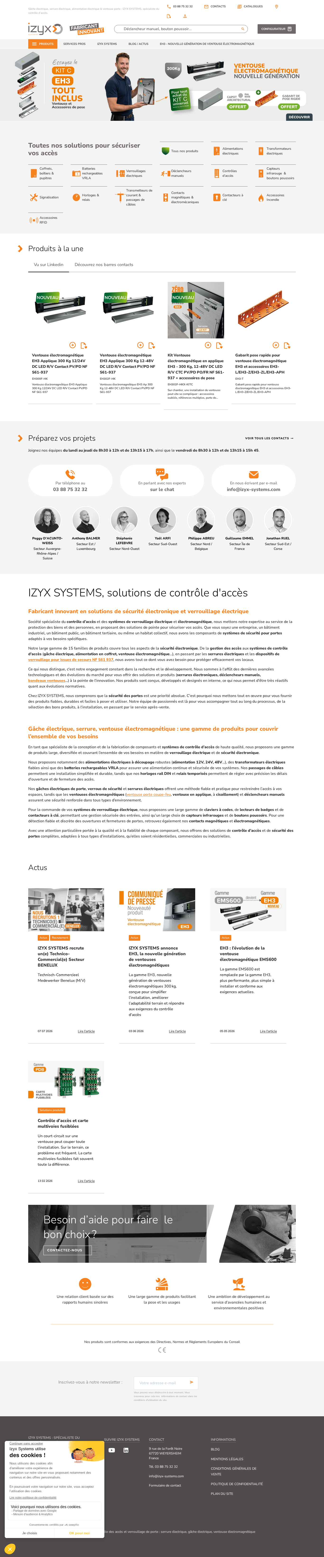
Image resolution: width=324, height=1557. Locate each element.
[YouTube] (111, 1450)
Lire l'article (86, 1031)
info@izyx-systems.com (166, 1476)
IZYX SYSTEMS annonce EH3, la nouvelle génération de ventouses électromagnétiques (157, 956)
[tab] (48, 264)
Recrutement (60, 938)
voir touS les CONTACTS (269, 438)
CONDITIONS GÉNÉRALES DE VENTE (233, 1471)
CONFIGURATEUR (273, 29)
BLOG (215, 1449)
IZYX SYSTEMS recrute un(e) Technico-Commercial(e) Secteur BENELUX (61, 956)
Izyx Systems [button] (107, 44)
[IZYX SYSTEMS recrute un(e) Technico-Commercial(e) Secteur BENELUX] (66, 909)
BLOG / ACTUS (138, 44)
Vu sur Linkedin (48, 264)
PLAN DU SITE (222, 1494)
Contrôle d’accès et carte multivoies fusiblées (63, 1123)
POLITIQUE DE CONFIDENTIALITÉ (237, 1484)
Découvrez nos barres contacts (104, 264)
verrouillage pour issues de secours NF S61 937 (70, 659)
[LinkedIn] (126, 1450)
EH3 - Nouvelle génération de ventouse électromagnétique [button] (207, 44)
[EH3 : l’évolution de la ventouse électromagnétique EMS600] (248, 909)
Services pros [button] (74, 44)
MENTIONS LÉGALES (227, 1459)
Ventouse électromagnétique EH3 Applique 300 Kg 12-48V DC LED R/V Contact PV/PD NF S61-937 (127, 364)
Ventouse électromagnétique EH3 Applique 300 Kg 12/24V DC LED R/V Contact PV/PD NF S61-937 (59, 364)
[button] (249, 6)
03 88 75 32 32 (180, 6)
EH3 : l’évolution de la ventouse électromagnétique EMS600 (248, 953)
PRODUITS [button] (46, 44)
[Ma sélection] (169, 16)
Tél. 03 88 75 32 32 (163, 1466)
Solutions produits (51, 1110)
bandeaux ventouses (46, 680)
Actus (43, 938)
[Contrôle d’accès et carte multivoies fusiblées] (66, 1082)
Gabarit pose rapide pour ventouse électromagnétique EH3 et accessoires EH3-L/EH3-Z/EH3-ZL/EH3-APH (261, 364)
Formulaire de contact (165, 1485)
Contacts (218, 6)
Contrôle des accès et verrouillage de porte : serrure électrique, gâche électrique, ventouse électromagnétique (175, 1531)
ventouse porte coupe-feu (148, 794)
